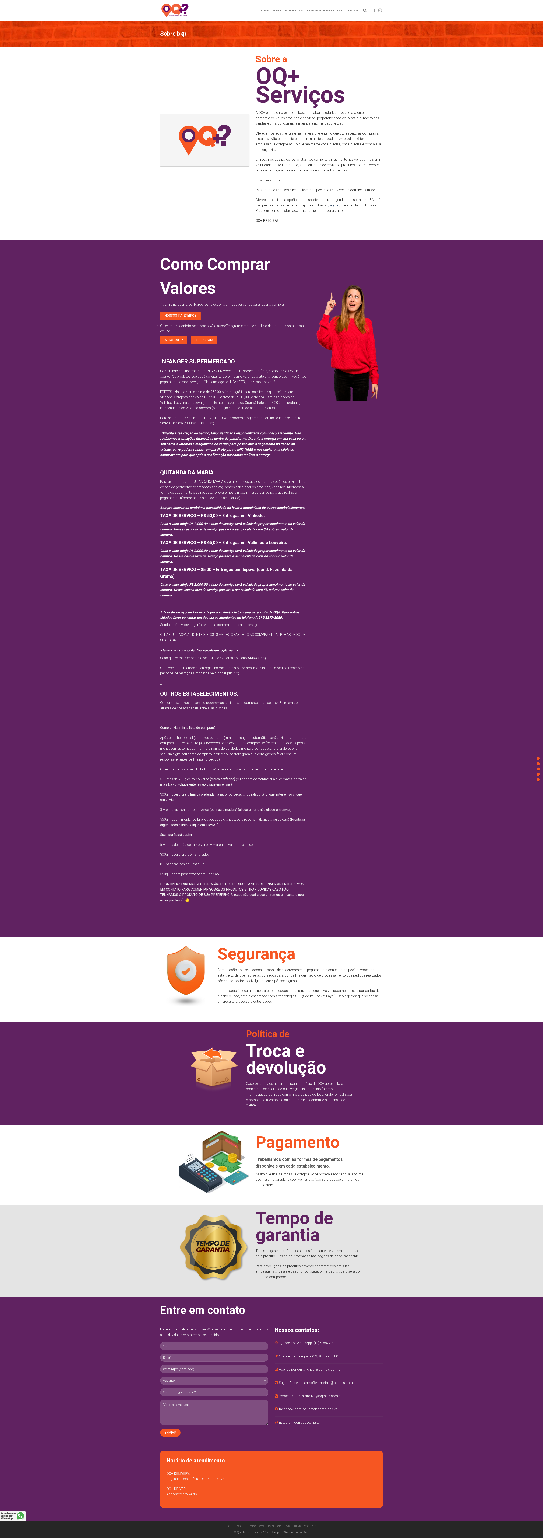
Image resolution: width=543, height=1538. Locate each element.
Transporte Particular (324, 10)
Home (265, 10)
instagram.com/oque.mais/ (298, 1422)
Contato (352, 10)
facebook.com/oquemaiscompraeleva (308, 1409)
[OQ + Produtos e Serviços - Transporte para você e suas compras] (176, 10)
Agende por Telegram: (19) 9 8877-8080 (308, 1356)
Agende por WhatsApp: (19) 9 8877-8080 (308, 1343)
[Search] (365, 10)
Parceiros (292, 10)
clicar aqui (335, 205)
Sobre (276, 10)
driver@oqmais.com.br (324, 1369)
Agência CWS (300, 1532)
